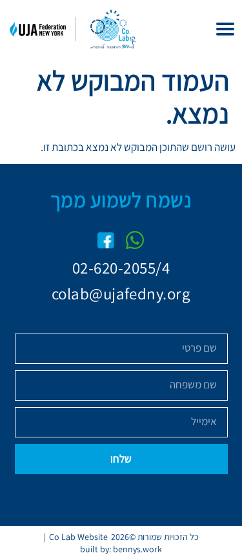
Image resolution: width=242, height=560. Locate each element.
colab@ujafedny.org (121, 293)
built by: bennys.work (121, 549)
